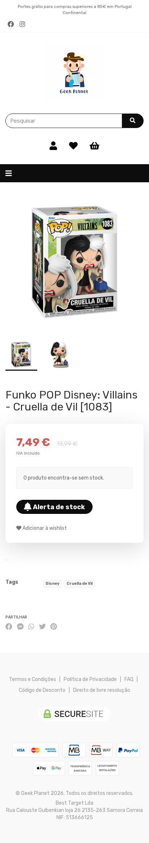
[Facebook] (10, 24)
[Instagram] (22, 24)
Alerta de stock (58, 507)
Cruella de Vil (80, 583)
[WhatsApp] (31, 627)
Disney (52, 583)
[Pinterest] (53, 627)
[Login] (53, 146)
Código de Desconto (42, 690)
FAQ (128, 679)
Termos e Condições (32, 679)
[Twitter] (42, 627)
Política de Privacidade (90, 679)
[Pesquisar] (133, 121)
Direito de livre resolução (101, 690)
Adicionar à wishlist (44, 528)
